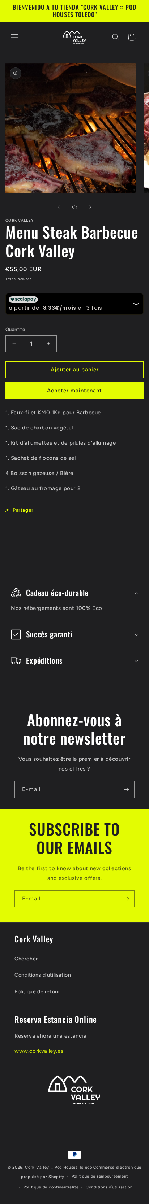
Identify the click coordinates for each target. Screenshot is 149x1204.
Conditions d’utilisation (109, 1187)
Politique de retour (37, 992)
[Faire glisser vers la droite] (90, 207)
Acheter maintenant (74, 390)
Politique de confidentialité (51, 1187)
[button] (14, 37)
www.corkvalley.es (38, 1051)
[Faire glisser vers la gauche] (59, 207)
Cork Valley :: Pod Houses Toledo (58, 1167)
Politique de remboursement (100, 1176)
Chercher (26, 959)
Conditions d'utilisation (42, 975)
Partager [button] (23, 510)
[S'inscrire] (126, 789)
